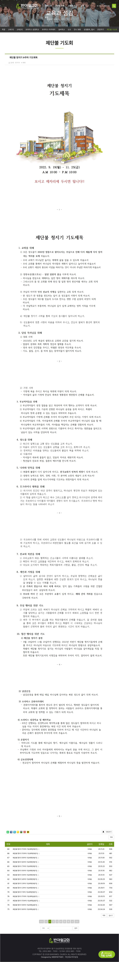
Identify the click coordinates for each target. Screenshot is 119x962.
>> (77, 921)
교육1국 (11, 29)
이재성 (90, 849)
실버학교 (61, 29)
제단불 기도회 (112, 29)
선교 (69, 29)
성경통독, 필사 (89, 29)
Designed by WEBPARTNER (52, 957)
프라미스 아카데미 (48, 29)
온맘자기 (100, 29)
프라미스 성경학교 (32, 29)
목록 (111, 837)
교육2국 (20, 29)
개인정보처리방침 (71, 957)
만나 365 (77, 29)
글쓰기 (111, 915)
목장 (3, 29)
